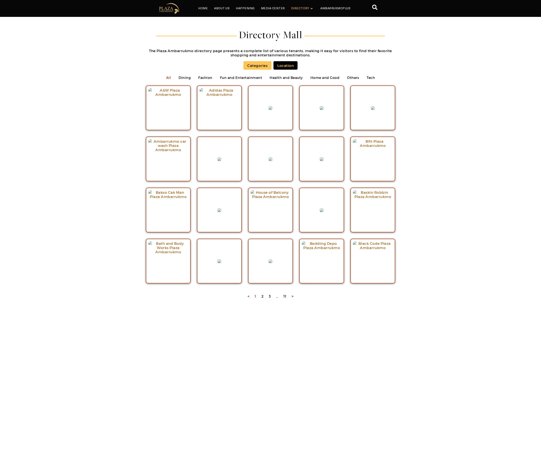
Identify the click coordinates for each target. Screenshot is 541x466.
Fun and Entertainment (241, 78)
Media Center (273, 8)
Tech (371, 78)
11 (285, 296)
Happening (245, 8)
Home (203, 8)
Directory (300, 8)
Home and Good (325, 78)
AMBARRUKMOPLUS (335, 8)
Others (353, 78)
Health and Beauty (286, 78)
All (168, 78)
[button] (374, 8)
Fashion (205, 78)
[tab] (257, 65)
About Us (222, 8)
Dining (185, 78)
